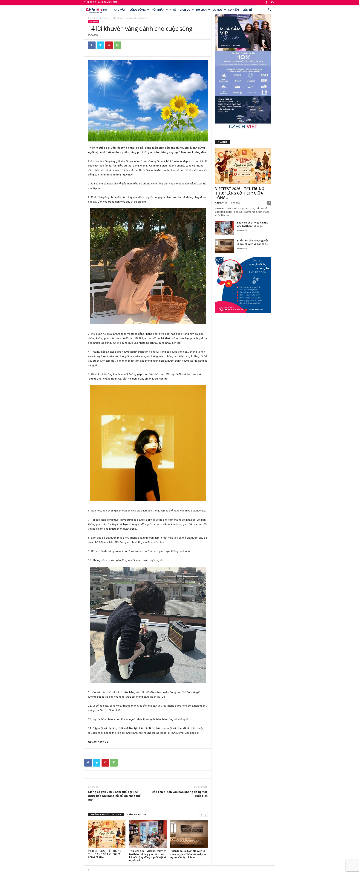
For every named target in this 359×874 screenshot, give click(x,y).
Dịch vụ (185, 9)
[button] (269, 10)
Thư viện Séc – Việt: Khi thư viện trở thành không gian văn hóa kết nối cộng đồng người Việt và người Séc (147, 855)
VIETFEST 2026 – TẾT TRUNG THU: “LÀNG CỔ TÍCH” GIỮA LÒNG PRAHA (104, 854)
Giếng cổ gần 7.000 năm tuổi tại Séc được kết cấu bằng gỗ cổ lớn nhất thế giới (114, 795)
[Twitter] (100, 45)
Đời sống (104, 18)
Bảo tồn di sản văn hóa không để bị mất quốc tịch (180, 794)
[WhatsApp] (117, 45)
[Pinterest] (109, 45)
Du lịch (201, 9)
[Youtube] (272, 2)
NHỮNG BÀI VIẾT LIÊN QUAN (106, 814)
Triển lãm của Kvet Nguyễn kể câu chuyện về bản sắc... (253, 242)
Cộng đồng (137, 9)
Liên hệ (247, 9)
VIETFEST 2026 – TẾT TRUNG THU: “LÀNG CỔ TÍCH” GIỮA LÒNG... (239, 193)
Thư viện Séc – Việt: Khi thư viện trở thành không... (252, 224)
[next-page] (206, 815)
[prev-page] (201, 815)
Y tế (173, 9)
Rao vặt (120, 9)
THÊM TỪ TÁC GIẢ (137, 814)
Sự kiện (233, 9)
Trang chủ (92, 18)
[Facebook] (266, 2)
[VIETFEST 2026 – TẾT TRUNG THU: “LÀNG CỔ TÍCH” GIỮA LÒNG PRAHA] (106, 834)
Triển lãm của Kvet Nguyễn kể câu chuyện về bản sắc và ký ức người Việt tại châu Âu (188, 854)
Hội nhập (157, 9)
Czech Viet (221, 202)
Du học (217, 9)
